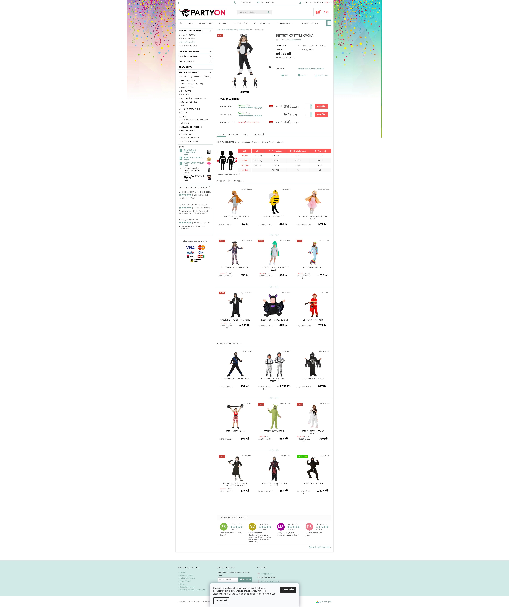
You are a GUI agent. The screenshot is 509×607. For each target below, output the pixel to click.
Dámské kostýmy (188, 35)
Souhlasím (288, 589)
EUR (330, 2)
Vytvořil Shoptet (325, 602)
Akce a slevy (185, 67)
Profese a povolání (189, 141)
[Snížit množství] (311, 107)
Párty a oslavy (186, 62)
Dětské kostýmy (188, 42)
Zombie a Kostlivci (189, 102)
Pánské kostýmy (188, 39)
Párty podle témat (188, 72)
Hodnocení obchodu (309, 23)
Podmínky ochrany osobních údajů (193, 590)
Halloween (186, 91)
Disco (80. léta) (240, 23)
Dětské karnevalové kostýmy (311, 69)
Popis (221, 134)
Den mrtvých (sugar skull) (193, 98)
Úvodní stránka (181, 23)
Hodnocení (259, 134)
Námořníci (185, 123)
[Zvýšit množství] (311, 105)
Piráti (190, 23)
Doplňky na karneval (190, 56)
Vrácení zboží (185, 581)
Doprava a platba (285, 23)
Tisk (286, 75)
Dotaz (304, 75)
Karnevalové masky (189, 51)
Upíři (183, 105)
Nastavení (221, 600)
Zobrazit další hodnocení (319, 547)
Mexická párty (187, 134)
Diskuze (246, 134)
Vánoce (184, 113)
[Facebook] (179, 2)
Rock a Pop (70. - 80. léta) (192, 84)
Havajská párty (188, 131)
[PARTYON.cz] (202, 14)
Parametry (233, 134)
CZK (326, 2)
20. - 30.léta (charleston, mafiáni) (196, 77)
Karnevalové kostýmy (190, 31)
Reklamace (184, 584)
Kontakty (183, 572)
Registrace (318, 2)
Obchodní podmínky (187, 587)
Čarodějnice (186, 95)
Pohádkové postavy (190, 138)
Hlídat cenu (323, 75)
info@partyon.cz (267, 574)
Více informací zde (266, 594)
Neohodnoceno (294, 40)
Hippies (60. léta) (188, 80)
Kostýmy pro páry (262, 23)
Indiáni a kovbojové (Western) (213, 23)
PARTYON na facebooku (270, 582)
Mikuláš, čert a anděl (190, 109)
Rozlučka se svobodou (191, 127)
